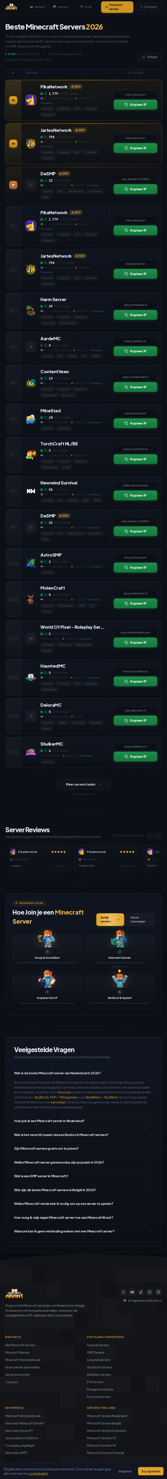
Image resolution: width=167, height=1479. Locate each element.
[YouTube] (132, 1292)
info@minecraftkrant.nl (145, 1300)
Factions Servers (99, 1397)
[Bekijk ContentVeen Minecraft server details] (31, 383)
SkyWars (110, 1097)
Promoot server (115, 7)
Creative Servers (98, 1360)
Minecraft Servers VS (101, 1438)
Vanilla (73, 500)
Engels (47, 650)
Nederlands (76, 191)
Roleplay (48, 644)
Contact (11, 1382)
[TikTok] (140, 1292)
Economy (48, 323)
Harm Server (53, 299)
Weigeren (125, 1471)
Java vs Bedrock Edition (21, 1438)
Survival (47, 108)
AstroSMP (51, 554)
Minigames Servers (100, 1389)
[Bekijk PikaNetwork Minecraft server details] (31, 100)
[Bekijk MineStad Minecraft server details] (31, 419)
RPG (85, 500)
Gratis (96, 356)
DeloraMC (51, 705)
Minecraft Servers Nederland (107, 1416)
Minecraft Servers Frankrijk (105, 1453)
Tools (88, 6)
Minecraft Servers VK (101, 1445)
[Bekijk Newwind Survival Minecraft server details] (31, 491)
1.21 (84, 356)
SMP (45, 197)
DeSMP (48, 173)
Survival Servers (98, 1345)
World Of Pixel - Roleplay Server (72, 627)
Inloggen (150, 6)
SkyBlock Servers (99, 1367)
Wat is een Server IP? (19, 1431)
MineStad (50, 410)
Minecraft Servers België (104, 1423)
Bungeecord (67, 323)
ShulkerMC (51, 743)
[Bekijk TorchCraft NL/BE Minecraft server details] (31, 455)
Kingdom (48, 114)
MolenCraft (52, 587)
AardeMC (50, 338)
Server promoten (17, 1374)
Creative (63, 108)
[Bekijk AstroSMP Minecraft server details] (31, 563)
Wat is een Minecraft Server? (25, 1423)
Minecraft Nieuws (17, 1352)
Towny (72, 356)
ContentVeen (54, 371)
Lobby (66, 467)
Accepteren (151, 1471)
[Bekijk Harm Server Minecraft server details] (31, 310)
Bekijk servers (106, 919)
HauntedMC (53, 665)
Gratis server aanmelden (22, 1367)
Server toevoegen (137, 919)
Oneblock (78, 722)
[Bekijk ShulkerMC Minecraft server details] (31, 752)
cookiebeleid (38, 1473)
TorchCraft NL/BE (59, 443)
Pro (78, 86)
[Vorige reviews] (150, 835)
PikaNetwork (54, 86)
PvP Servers (95, 1382)
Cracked (90, 108)
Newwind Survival (58, 482)
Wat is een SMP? (16, 1453)
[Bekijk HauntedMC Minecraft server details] (31, 677)
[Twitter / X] (123, 1292)
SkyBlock (41, 1097)
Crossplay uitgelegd (19, 1445)
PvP (77, 108)
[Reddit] (158, 1292)
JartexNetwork (56, 130)
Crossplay (95, 191)
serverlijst (58, 1102)
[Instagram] (149, 1292)
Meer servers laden (80, 784)
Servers (63, 6)
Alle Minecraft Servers (20, 1345)
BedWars (93, 1097)
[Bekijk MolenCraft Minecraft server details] (31, 599)
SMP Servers (95, 1352)
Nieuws (40, 6)
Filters (152, 57)
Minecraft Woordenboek (23, 1360)
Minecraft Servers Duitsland (106, 1431)
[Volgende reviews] (158, 835)
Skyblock (80, 317)
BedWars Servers (99, 1374)
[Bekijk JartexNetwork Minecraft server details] (31, 143)
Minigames (49, 395)
